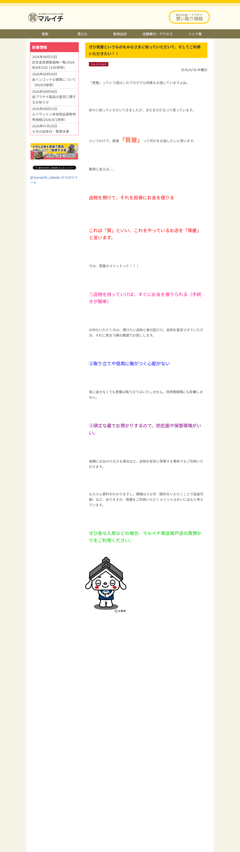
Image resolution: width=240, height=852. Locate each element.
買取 (45, 33)
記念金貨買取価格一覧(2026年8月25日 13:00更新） (53, 65)
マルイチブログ (98, 64)
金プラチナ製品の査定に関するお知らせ (54, 99)
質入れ (82, 33)
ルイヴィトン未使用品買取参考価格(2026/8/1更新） (54, 117)
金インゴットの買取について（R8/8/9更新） (54, 82)
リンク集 (195, 33)
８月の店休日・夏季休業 (50, 131)
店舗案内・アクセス (157, 33)
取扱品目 (120, 33)
